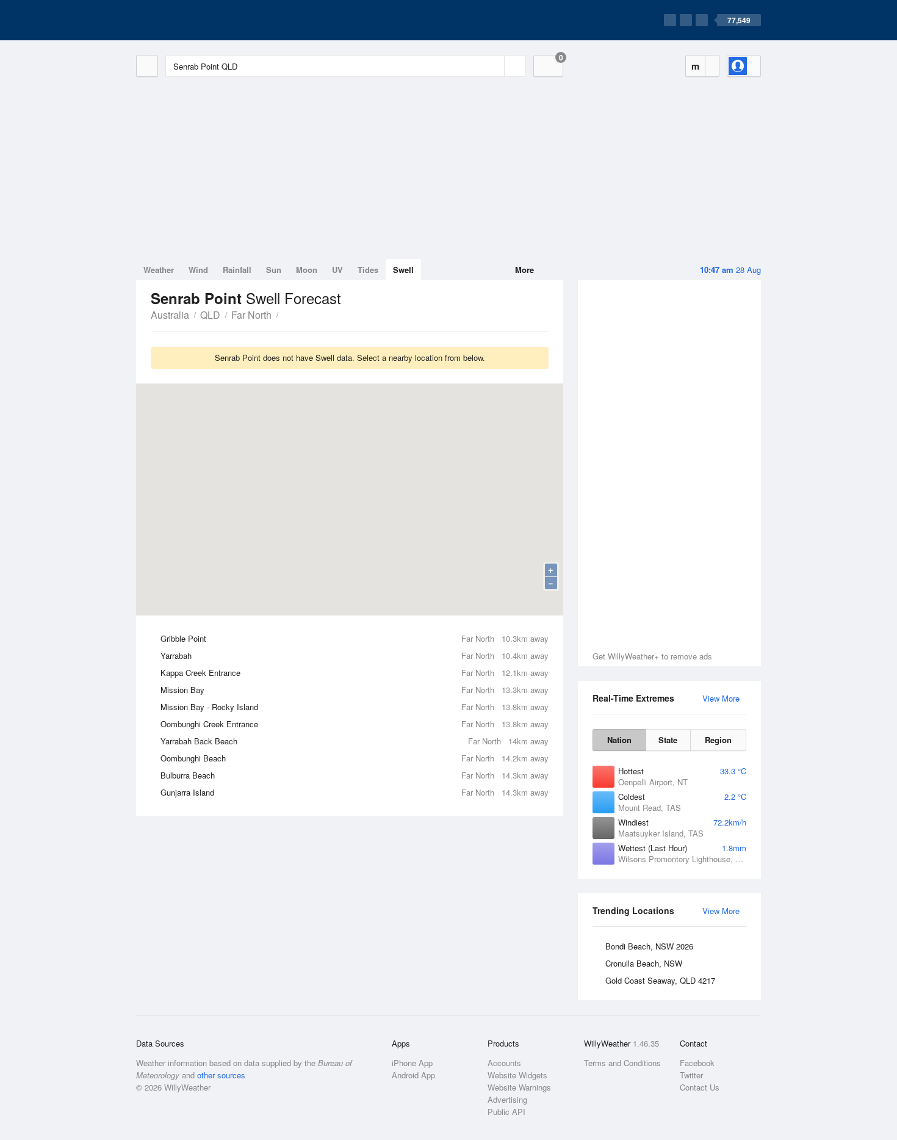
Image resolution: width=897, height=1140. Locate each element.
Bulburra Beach (354, 775)
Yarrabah (354, 655)
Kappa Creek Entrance (354, 672)
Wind (198, 269)
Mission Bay (354, 689)
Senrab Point (285, 314)
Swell (403, 269)
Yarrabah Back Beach (354, 741)
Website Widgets (517, 1075)
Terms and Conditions (622, 1063)
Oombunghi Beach (354, 758)
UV (337, 269)
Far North (251, 315)
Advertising (507, 1099)
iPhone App (412, 1063)
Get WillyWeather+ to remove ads (652, 656)
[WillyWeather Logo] (193, 20)
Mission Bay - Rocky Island (354, 707)
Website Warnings (519, 1087)
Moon (306, 269)
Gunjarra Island (354, 792)
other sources (221, 1075)
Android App (413, 1075)
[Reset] (494, 66)
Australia (170, 315)
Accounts (504, 1063)
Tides (368, 269)
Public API (506, 1111)
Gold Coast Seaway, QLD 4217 (660, 980)
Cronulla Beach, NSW (643, 963)
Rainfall (237, 269)
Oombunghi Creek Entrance (354, 724)
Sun (273, 269)
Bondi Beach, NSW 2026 (649, 946)
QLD (210, 315)
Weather (158, 269)
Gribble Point (354, 638)
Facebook (697, 1063)
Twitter (691, 1075)
